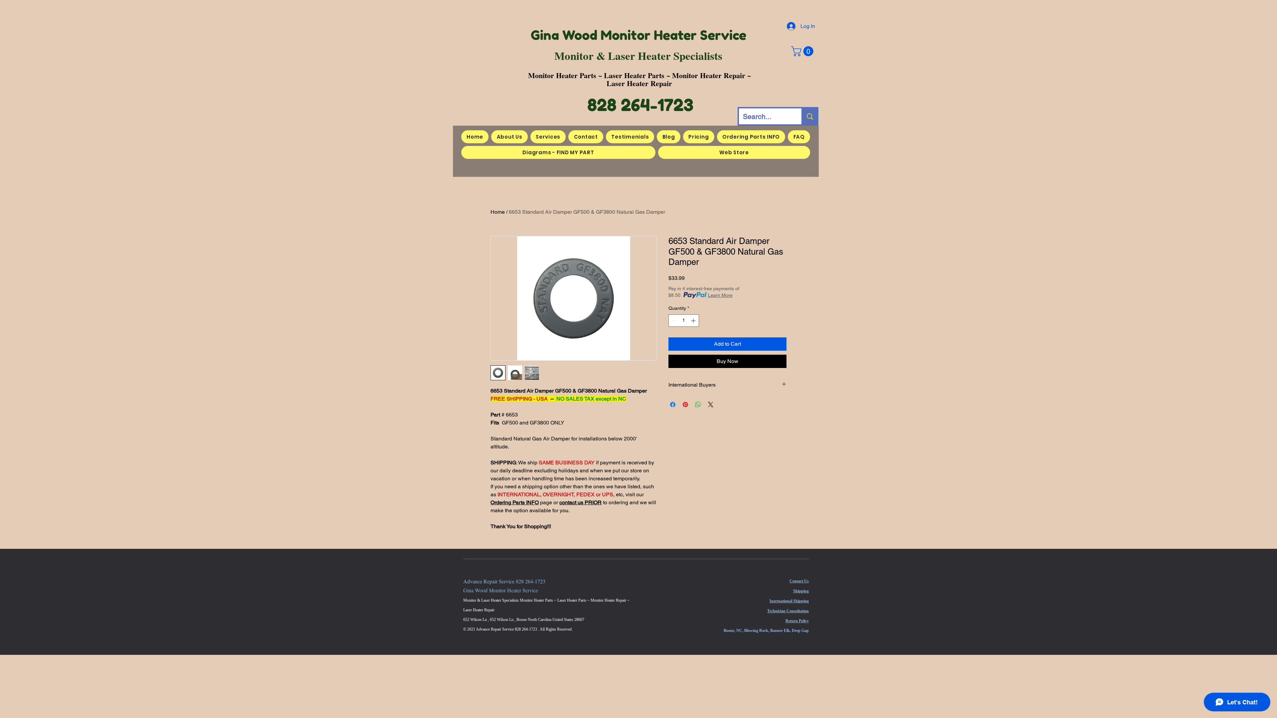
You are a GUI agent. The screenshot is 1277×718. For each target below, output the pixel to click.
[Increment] (694, 320)
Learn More (720, 295)
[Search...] (809, 116)
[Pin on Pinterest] (685, 405)
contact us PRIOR (580, 502)
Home (498, 212)
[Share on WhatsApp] (698, 405)
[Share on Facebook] (673, 405)
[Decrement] (673, 320)
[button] (803, 51)
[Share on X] (711, 405)
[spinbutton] (684, 320)
